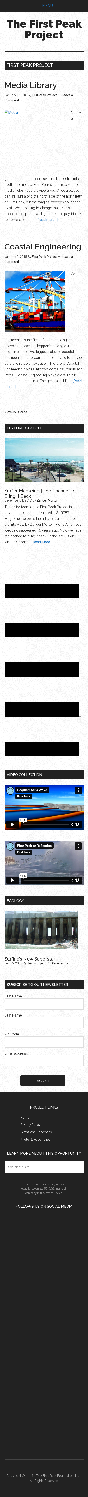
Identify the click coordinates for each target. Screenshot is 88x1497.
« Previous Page (16, 412)
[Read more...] (47, 220)
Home (24, 1117)
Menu (47, 6)
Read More (41, 542)
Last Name (13, 1015)
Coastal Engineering (43, 246)
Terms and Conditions (36, 1132)
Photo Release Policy (35, 1139)
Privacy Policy (30, 1125)
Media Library (31, 85)
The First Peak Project (44, 29)
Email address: (16, 1053)
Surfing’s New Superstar (30, 959)
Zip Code (12, 1034)
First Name (13, 996)
